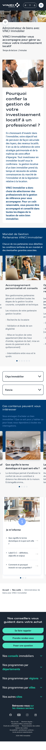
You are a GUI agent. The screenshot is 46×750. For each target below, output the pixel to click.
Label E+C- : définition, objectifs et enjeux (18, 554)
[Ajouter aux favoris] (5, 22)
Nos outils (16, 589)
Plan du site (14, 721)
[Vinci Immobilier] (9, 5)
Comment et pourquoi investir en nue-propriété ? (20, 566)
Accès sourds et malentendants (22, 732)
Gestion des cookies (21, 728)
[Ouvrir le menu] (41, 5)
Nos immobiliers (18, 655)
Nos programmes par (15, 667)
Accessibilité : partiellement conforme (21, 730)
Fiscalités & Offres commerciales (21, 724)
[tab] (16, 360)
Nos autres (12, 696)
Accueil (5, 589)
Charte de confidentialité (11, 726)
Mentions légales (26, 721)
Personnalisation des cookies (31, 726)
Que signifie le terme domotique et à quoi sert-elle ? (21, 540)
